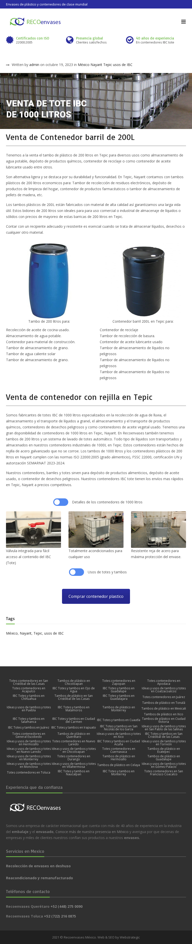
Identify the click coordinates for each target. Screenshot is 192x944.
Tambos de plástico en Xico (163, 714)
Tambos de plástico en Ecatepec (164, 750)
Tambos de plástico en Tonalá (163, 702)
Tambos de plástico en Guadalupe (164, 758)
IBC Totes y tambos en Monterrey (118, 773)
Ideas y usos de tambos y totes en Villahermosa (74, 765)
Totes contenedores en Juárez (163, 697)
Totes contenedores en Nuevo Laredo (73, 743)
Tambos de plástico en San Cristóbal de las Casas (73, 697)
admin (34, 64)
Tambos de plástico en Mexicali (164, 708)
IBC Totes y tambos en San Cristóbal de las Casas (163, 735)
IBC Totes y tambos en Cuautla (118, 720)
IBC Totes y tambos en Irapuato (73, 727)
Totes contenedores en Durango (73, 758)
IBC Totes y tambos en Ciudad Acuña (118, 743)
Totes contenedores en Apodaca (163, 682)
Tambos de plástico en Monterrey (118, 709)
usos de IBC (122, 64)
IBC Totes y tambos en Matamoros (74, 709)
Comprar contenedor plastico (96, 596)
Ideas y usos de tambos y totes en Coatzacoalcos (164, 690)
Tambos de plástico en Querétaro (74, 735)
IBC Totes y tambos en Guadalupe (118, 690)
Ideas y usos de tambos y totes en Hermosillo (29, 743)
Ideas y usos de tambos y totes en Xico (119, 735)
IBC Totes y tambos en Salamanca (28, 720)
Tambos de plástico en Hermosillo (118, 758)
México (84, 64)
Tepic (107, 64)
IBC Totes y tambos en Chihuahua (28, 697)
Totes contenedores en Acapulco (28, 690)
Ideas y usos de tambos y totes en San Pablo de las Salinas (164, 728)
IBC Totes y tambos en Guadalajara (118, 697)
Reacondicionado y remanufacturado (39, 878)
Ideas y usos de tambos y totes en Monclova (29, 765)
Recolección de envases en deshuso (38, 866)
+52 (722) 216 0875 (60, 916)
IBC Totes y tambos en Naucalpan (74, 773)
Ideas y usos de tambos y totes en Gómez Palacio (164, 765)
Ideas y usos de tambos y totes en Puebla (29, 709)
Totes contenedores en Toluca (28, 772)
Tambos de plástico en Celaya (118, 765)
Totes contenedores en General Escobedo (28, 735)
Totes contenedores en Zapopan (118, 682)
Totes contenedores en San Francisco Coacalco (163, 773)
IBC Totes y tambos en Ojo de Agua (73, 690)
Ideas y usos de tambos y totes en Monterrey (29, 758)
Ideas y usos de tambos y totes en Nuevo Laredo (29, 750)
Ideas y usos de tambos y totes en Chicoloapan (74, 750)
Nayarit (96, 64)
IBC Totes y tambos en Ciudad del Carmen (73, 720)
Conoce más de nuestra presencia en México (92, 831)
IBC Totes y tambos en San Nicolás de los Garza (119, 728)
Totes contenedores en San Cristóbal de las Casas (28, 682)
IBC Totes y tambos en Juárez (28, 727)
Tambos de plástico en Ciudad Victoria (164, 720)
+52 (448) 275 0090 (66, 906)
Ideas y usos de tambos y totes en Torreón (164, 743)
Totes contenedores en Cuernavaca (118, 750)
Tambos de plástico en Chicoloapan (74, 682)
